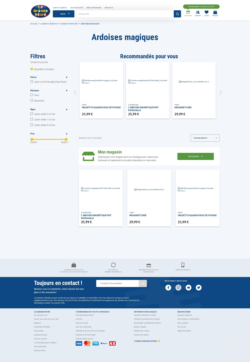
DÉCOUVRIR (193, 156)
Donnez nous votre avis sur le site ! (46, 319)
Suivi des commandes (83, 327)
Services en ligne (82, 323)
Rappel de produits (184, 331)
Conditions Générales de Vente (145, 315)
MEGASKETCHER (182, 107)
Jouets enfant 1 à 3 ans (44, 119)
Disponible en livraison (44, 69)
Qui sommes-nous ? (41, 315)
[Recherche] (177, 13)
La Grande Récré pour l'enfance (45, 343)
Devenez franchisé (40, 335)
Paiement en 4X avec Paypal (85, 335)
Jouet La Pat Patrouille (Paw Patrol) (50, 81)
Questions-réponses (185, 315)
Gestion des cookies (141, 335)
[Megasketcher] (149, 189)
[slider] (31, 139)
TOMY (84, 105)
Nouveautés (76, 8)
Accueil (33, 24)
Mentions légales (140, 327)
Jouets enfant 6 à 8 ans (44, 125)
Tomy (36, 95)
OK (142, 283)
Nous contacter (183, 323)
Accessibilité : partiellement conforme (147, 323)
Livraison (79, 319)
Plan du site (182, 327)
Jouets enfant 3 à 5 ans (44, 114)
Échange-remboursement (84, 315)
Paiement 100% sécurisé (84, 339)
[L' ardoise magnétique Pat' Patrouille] (101, 189)
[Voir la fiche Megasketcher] (194, 81)
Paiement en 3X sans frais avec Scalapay (90, 331)
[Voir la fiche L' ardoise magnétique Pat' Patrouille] (147, 81)
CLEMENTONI (133, 105)
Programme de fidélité (42, 327)
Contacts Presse (39, 351)
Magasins (37, 323)
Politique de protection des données (147, 319)
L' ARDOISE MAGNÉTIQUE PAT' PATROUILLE (143, 109)
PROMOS (109, 8)
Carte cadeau (60, 8)
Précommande (94, 8)
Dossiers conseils (40, 339)
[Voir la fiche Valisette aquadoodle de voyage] (101, 81)
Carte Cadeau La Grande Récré (188, 319)
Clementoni (39, 100)
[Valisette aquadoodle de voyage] (198, 189)
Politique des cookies (141, 331)
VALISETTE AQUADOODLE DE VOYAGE (101, 107)
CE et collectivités (40, 347)
